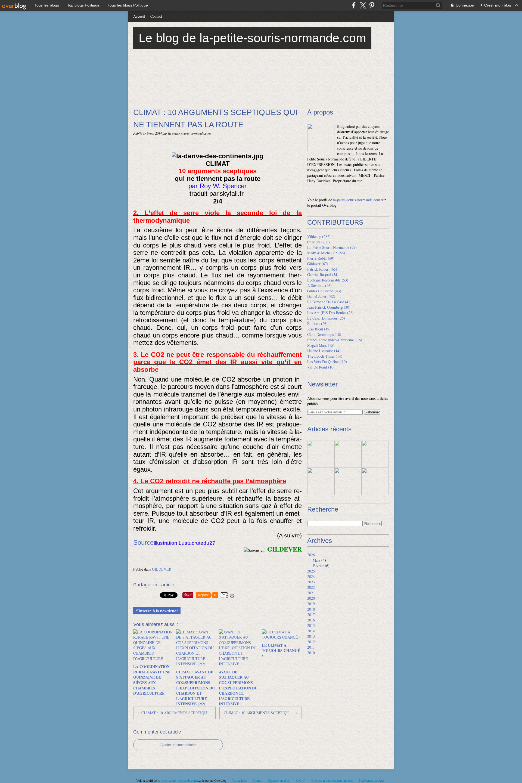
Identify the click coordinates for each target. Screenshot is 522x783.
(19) (319, 329)
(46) (319, 285)
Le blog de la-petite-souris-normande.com (252, 38)
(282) (319, 236)
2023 (311, 581)
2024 (311, 576)
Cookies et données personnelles (332, 780)
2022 (311, 587)
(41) (329, 301)
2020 (311, 598)
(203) (318, 242)
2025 (311, 571)
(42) (321, 296)
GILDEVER (161, 569)
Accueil (139, 16)
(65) (322, 269)
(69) (320, 258)
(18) (324, 334)
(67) (317, 263)
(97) (332, 247)
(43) (324, 290)
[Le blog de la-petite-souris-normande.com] (320, 137)
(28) (330, 312)
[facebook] (353, 5)
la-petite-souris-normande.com (356, 199)
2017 (311, 614)
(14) (324, 350)
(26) (326, 318)
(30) (328, 307)
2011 (311, 647)
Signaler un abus (279, 780)
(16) (334, 339)
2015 (311, 625)
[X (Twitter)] (362, 5)
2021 (311, 592)
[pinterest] (371, 5)
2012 (311, 641)
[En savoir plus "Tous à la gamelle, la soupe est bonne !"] (348, 454)
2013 (311, 636)
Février (318, 565)
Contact (156, 16)
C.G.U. (301, 780)
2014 (311, 630)
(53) (327, 280)
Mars (316, 560)
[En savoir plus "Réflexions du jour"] (375, 454)
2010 (311, 652)
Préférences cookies (371, 780)
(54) (322, 274)
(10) (327, 361)
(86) (326, 252)
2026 (311, 554)
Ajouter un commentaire (178, 745)
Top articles (239, 780)
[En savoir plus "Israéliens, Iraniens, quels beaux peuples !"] (320, 481)
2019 (311, 603)
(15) (320, 345)
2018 (311, 609)
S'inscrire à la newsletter (157, 611)
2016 (311, 620)
